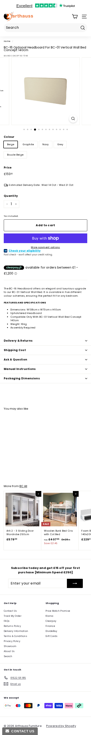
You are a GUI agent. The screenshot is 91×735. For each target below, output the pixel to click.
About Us (9, 651)
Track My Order (12, 616)
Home (7, 41)
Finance (50, 626)
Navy (45, 144)
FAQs (6, 621)
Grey (60, 144)
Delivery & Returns (18, 340)
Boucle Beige (15, 154)
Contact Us (10, 611)
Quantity (11, 196)
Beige (10, 144)
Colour (9, 137)
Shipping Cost (15, 350)
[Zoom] (73, 119)
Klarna (49, 616)
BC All (23, 486)
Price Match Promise (58, 611)
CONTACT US (21, 731)
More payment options (45, 247)
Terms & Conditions (15, 636)
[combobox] (45, 27)
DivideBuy (51, 631)
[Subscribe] (75, 583)
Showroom (10, 646)
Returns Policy (12, 626)
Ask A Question (15, 359)
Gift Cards (52, 636)
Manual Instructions (20, 369)
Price (7, 167)
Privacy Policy (12, 641)
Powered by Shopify (61, 726)
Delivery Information (16, 631)
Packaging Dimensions (22, 378)
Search (8, 656)
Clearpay (51, 621)
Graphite (28, 144)
